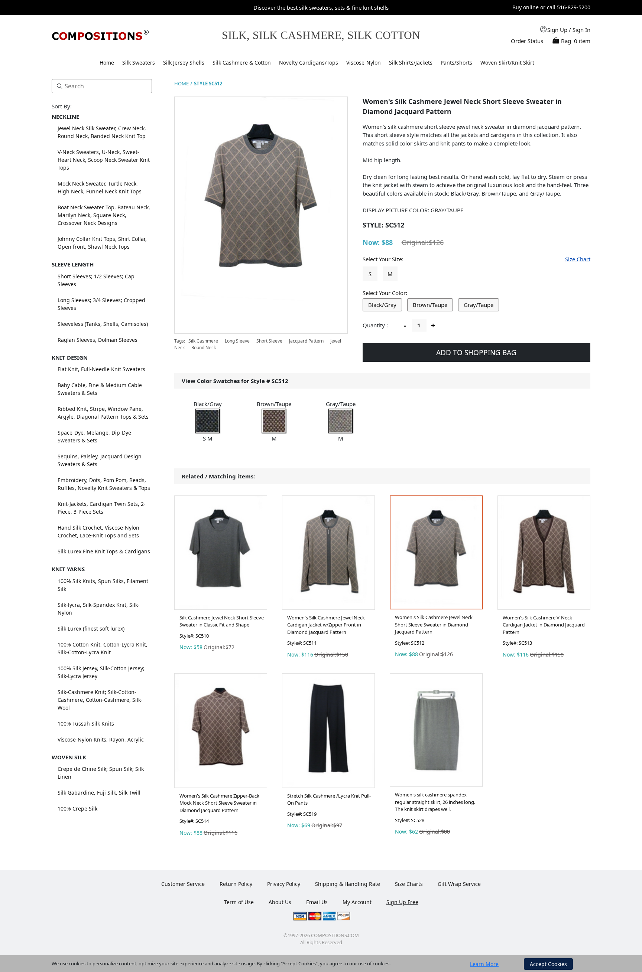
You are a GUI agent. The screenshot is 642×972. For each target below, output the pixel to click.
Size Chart (577, 259)
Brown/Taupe (430, 304)
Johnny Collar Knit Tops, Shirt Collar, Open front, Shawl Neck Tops (102, 242)
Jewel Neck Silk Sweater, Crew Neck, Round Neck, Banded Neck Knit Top (102, 132)
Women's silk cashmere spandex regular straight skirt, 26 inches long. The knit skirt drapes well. (435, 801)
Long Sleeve (237, 341)
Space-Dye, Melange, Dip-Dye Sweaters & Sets (94, 436)
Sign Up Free (402, 902)
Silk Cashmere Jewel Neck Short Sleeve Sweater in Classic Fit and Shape (221, 621)
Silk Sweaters (138, 62)
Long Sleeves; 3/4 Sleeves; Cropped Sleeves (101, 304)
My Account (357, 902)
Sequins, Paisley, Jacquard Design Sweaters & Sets (100, 460)
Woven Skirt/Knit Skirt (507, 62)
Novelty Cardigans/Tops (308, 62)
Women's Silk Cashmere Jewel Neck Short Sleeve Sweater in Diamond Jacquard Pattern (434, 624)
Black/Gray (382, 304)
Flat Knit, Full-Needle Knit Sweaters (101, 369)
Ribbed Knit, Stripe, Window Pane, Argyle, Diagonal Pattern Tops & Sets (103, 412)
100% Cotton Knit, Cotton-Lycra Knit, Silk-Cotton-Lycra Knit (102, 648)
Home (107, 62)
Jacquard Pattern (306, 341)
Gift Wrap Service (459, 883)
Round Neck (203, 347)
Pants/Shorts (456, 62)
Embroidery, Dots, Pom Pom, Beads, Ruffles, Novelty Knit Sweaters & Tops (104, 484)
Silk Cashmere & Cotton (242, 62)
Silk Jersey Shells (183, 62)
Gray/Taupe (478, 304)
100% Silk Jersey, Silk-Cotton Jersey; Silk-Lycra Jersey (101, 672)
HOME (181, 83)
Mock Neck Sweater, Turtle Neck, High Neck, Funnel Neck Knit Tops (100, 187)
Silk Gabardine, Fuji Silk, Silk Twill (99, 792)
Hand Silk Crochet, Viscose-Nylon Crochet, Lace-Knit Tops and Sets (98, 531)
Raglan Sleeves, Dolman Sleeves (97, 339)
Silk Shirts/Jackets (410, 62)
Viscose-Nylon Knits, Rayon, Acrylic (101, 739)
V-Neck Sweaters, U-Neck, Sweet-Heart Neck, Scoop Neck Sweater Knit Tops (104, 159)
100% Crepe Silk (77, 808)
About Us (280, 902)
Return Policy (236, 883)
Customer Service (183, 883)
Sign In (581, 29)
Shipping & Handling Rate (347, 883)
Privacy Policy (283, 883)
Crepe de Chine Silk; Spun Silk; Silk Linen (101, 772)
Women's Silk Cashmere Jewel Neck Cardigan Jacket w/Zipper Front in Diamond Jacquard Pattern (326, 624)
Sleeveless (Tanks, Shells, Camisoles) (103, 323)
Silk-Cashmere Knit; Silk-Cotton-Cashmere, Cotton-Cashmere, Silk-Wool (100, 699)
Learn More (484, 964)
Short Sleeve (269, 341)
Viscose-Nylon (363, 62)
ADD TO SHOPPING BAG (476, 352)
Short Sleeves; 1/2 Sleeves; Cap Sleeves (96, 280)
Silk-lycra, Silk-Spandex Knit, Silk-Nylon (99, 608)
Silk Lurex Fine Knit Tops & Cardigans (104, 551)
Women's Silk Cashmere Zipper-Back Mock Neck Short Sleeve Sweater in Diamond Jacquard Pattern (219, 803)
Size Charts (409, 883)
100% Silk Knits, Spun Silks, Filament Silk (103, 584)
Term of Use (239, 902)
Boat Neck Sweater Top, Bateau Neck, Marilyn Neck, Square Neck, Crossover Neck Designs (104, 215)
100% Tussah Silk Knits (86, 723)
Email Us (317, 902)
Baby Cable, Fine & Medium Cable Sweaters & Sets (100, 389)
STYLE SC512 (208, 83)
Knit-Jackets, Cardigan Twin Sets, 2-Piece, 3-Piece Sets (102, 507)
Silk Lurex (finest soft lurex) (91, 628)
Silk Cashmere (203, 341)
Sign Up (557, 29)
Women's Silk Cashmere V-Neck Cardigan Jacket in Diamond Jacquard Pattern (544, 624)
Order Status (527, 41)
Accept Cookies (548, 964)
